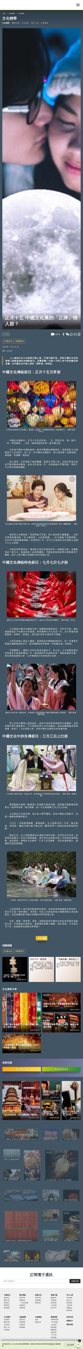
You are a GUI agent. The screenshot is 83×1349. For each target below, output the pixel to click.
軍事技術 (7, 1305)
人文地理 (53, 1305)
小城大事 (69, 1305)
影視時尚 (38, 1303)
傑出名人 (69, 1300)
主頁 (3, 13)
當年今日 (53, 1308)
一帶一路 (53, 1335)
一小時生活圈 (23, 1303)
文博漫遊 (44, 23)
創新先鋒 (69, 1303)
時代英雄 (69, 1297)
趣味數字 (53, 1297)
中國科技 (7, 1295)
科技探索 (7, 1308)
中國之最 (53, 1300)
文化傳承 (21, 13)
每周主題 (70, 1317)
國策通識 (53, 1330)
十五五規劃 (54, 1322)
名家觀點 (38, 1317)
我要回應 (41, 938)
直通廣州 (22, 1305)
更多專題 (53, 1337)
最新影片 (70, 1321)
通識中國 (54, 1295)
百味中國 (38, 1297)
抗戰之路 (53, 1332)
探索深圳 (22, 1300)
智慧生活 (7, 1297)
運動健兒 (69, 1308)
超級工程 (7, 1300)
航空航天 (7, 1303)
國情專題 (54, 1317)
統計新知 (53, 1303)
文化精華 (12, 13)
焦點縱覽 (22, 1317)
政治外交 (22, 1319)
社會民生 (22, 1324)
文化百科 (25, 23)
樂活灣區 (22, 1295)
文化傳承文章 (9, 989)
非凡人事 (70, 1295)
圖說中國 (15, 23)
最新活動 (70, 1324)
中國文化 (8, 341)
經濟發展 (22, 1322)
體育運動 (22, 1327)
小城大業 (53, 1324)
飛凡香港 (22, 1297)
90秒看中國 (54, 1319)
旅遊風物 (38, 1300)
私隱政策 (51, 1344)
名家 (36, 1319)
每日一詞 (34, 23)
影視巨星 (69, 1310)
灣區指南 (22, 1308)
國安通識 (53, 1327)
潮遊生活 (38, 1295)
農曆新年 (20, 341)
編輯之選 (38, 1322)
